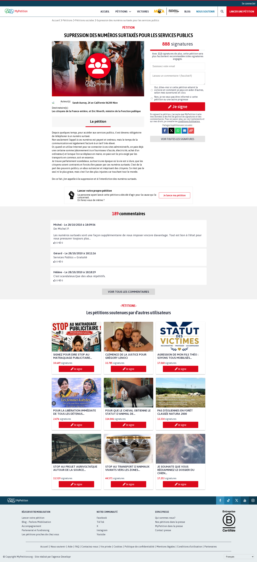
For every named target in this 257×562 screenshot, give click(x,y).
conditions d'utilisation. (189, 121)
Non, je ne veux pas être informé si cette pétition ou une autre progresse (176, 98)
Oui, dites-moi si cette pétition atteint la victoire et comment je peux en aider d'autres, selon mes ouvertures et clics (179, 90)
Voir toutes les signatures (177, 139)
